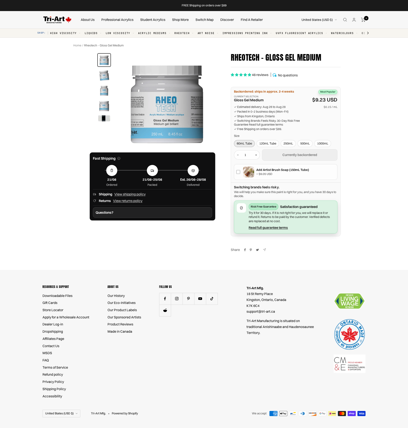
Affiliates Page (53, 338)
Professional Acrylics (117, 19)
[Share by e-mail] (264, 249)
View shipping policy (130, 194)
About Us (88, 19)
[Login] (354, 19)
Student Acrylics (152, 19)
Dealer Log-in (52, 324)
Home (77, 45)
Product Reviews (120, 324)
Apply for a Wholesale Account (65, 317)
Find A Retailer (252, 19)
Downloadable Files (57, 295)
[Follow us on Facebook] (165, 299)
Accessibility (52, 396)
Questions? (104, 212)
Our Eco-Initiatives (122, 303)
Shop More (180, 19)
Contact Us (50, 346)
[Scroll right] (366, 33)
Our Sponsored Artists (124, 317)
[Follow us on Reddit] (165, 310)
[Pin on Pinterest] (251, 249)
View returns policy (127, 201)
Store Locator (52, 310)
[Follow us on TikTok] (212, 299)
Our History (116, 295)
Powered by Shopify (125, 413)
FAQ (45, 360)
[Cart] (363, 20)
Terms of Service (55, 367)
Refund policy (52, 374)
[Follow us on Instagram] (177, 299)
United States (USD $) (317, 20)
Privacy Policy (53, 381)
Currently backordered (299, 155)
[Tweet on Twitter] (257, 249)
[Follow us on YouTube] (200, 299)
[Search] (345, 20)
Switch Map (205, 19)
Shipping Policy (54, 389)
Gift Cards (49, 303)
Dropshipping (52, 331)
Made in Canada (120, 331)
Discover (227, 19)
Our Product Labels (122, 310)
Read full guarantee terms (266, 124)
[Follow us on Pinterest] (188, 299)
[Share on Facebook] (245, 249)
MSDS (47, 353)
